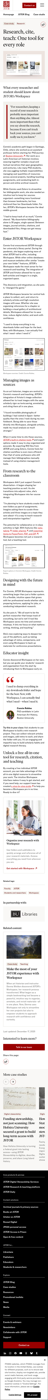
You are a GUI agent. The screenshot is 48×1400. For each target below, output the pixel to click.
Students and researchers (15, 893)
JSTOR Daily (9, 1192)
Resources (8, 1292)
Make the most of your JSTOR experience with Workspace (23, 973)
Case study (9, 23)
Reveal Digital (10, 1222)
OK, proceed (32, 1395)
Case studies (39, 14)
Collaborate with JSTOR (15, 1332)
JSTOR (16, 888)
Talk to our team (24, 1047)
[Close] (45, 1360)
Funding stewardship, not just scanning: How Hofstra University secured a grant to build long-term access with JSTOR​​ (19, 1129)
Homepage (8, 14)
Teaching (24, 964)
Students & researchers (15, 1267)
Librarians (8, 1252)
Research (21, 23)
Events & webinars (12, 1322)
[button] (13, 1082)
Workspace (34, 893)
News (6, 1302)
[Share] (43, 24)
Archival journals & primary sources (20, 1207)
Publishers (8, 1257)
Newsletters (9, 1327)
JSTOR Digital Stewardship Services (21, 1181)
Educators (8, 1262)
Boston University (14, 155)
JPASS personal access (14, 1227)
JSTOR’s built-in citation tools (17, 439)
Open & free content (13, 1237)
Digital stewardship (12, 1114)
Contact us (29, 5)
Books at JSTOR (11, 1212)
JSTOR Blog (23, 14)
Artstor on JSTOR (11, 1217)
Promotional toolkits (13, 1297)
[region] (24, 1378)
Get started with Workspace (20, 868)
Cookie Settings (15, 1395)
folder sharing (19, 530)
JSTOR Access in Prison (14, 1232)
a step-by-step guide (21, 786)
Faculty (7, 888)
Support (7, 1337)
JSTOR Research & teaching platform (21, 1187)
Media (6, 1307)
